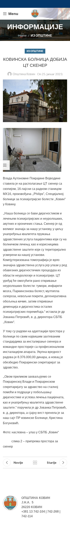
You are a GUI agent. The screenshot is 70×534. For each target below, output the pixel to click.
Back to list (35, 462)
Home (22, 35)
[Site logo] (35, 13)
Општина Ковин (24, 74)
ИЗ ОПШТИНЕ (41, 35)
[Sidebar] (5, 165)
